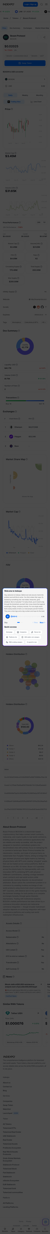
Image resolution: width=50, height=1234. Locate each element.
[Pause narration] (8, 616)
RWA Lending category (15, 642)
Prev (36, 622)
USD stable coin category (31, 637)
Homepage (9, 632)
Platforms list (13, 637)
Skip (6, 622)
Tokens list (37, 632)
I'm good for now (32, 642)
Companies (23, 632)
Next (42, 622)
